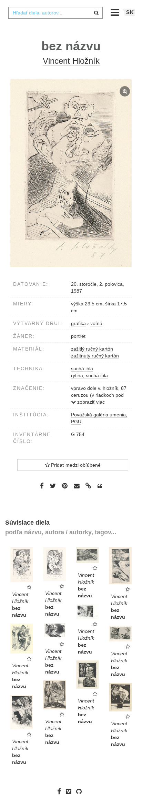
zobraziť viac (90, 402)
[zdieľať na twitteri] (53, 486)
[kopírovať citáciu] (99, 486)
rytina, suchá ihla (89, 375)
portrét (78, 336)
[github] (80, 791)
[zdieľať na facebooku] (42, 486)
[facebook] (60, 791)
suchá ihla (82, 368)
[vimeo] (70, 791)
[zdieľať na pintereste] (65, 486)
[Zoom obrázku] (71, 173)
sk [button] (130, 12)
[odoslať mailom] (76, 486)
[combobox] (55, 13)
